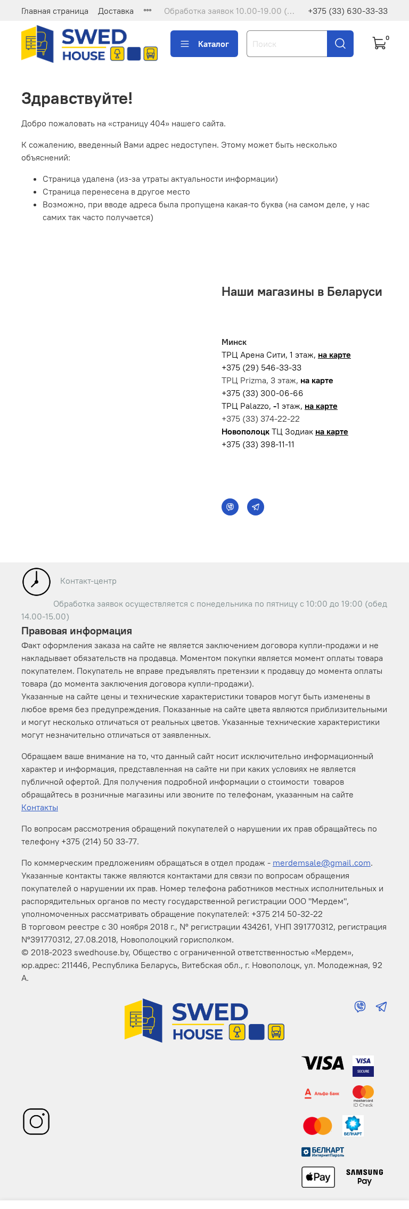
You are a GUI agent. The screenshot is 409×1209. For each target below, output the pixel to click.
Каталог (213, 43)
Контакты (39, 807)
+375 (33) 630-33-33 (348, 10)
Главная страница (54, 10)
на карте (334, 354)
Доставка (116, 10)
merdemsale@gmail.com (322, 862)
